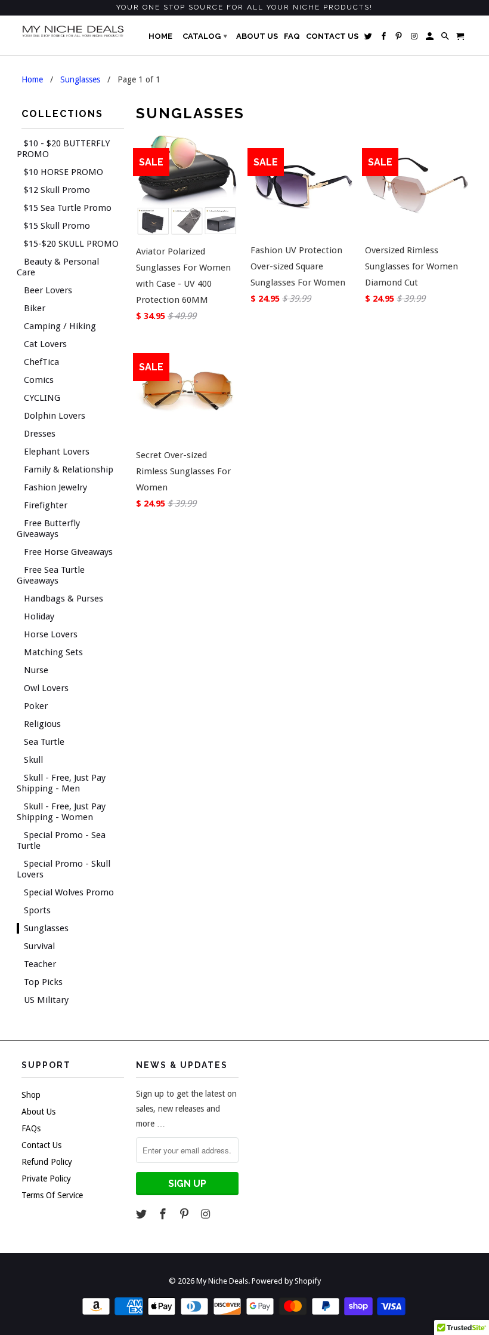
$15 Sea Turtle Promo (68, 207)
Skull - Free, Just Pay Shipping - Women (61, 812)
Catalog (204, 36)
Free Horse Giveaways (68, 552)
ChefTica (41, 362)
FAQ (292, 36)
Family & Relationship (68, 469)
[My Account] (430, 39)
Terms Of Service (52, 1195)
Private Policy (46, 1178)
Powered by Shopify (286, 1280)
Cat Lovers (45, 344)
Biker (34, 308)
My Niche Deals (222, 1280)
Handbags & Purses (63, 598)
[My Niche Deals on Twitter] (142, 1214)
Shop (31, 1095)
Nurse (36, 670)
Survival (39, 946)
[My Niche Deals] (72, 31)
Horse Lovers (51, 634)
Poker (36, 706)
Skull (33, 759)
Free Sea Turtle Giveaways (51, 575)
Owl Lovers (46, 688)
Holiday (39, 616)
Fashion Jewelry (55, 487)
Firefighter (45, 505)
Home (160, 36)
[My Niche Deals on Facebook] (164, 1214)
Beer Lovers (48, 290)
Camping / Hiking (60, 326)
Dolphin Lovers (54, 415)
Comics (39, 380)
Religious (42, 724)
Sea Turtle (44, 741)
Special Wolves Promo (69, 892)
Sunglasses (46, 928)
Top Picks (43, 982)
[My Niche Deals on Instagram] (206, 1214)
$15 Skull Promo (57, 225)
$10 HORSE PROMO (63, 172)
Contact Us (41, 1145)
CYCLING (42, 397)
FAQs (31, 1128)
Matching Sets (53, 652)
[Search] (446, 39)
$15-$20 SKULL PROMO (71, 243)
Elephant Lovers (56, 451)
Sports (37, 910)
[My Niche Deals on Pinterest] (185, 1214)
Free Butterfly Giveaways (48, 528)
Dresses (39, 433)
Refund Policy (46, 1162)
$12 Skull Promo (57, 190)
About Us (38, 1111)
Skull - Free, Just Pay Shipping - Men (61, 783)
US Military (46, 1000)
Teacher (40, 964)
